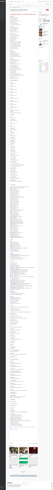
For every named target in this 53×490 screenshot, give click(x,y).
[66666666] (40, 27)
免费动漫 (47, 69)
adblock (8, 485)
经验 (11, 7)
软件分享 (40, 68)
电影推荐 (40, 66)
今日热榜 (15, 1)
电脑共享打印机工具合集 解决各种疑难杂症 (45, 23)
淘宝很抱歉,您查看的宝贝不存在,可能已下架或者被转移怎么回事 (13, 455)
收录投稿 (23, 482)
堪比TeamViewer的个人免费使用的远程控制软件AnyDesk (33, 465)
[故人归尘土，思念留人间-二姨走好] (40, 44)
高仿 (40, 67)
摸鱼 (22, 1)
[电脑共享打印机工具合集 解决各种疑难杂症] (40, 24)
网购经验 (47, 66)
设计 (20, 1)
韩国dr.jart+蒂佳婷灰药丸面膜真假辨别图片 (13, 465)
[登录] (50, 1)
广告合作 (29, 482)
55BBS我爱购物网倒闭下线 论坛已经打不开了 (33, 455)
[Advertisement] (23, 435)
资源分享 (47, 68)
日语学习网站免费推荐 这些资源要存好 (45, 32)
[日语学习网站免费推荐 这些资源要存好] (40, 32)
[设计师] (40, 30)
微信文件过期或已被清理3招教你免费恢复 (46, 35)
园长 (18, 11)
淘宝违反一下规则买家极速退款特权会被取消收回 (23, 455)
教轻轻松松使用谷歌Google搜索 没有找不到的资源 (23, 465)
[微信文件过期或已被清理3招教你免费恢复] (40, 35)
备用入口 (26, 482)
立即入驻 (48, 4)
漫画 (40, 69)
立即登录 (24, 472)
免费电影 (47, 67)
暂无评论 (11, 467)
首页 (10, 7)
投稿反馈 (18, 1)
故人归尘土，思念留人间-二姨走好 (46, 44)
